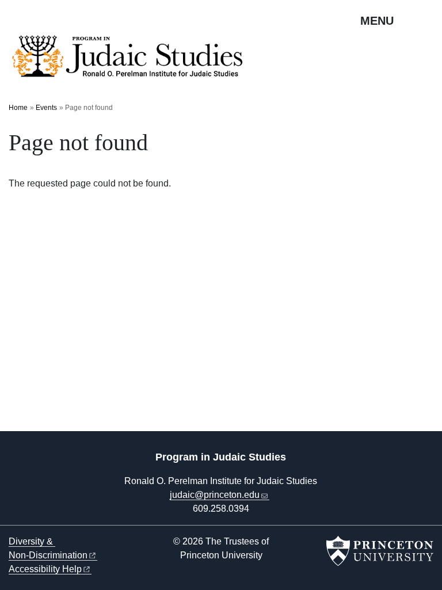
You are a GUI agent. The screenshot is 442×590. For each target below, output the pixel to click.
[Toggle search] (426, 20)
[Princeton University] (379, 551)
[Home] (131, 61)
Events (46, 108)
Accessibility (45, 569)
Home (18, 108)
